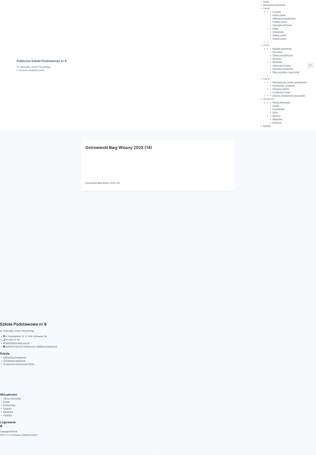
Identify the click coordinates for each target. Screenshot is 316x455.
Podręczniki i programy (283, 85)
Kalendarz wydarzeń (282, 69)
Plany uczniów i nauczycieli (285, 72)
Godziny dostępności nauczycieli (288, 95)
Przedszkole (278, 109)
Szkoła (275, 105)
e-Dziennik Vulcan (281, 92)
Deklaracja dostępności (284, 18)
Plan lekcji (277, 52)
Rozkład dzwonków (282, 48)
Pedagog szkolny (280, 89)
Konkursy (276, 58)
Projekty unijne (279, 22)
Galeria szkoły (279, 35)
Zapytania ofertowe (282, 25)
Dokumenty (278, 32)
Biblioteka (277, 62)
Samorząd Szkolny (281, 65)
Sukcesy (276, 115)
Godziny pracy (279, 38)
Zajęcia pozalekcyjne (282, 55)
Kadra (275, 28)
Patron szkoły (279, 15)
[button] (266, 8)
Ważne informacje (281, 102)
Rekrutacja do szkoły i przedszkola (289, 82)
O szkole (276, 11)
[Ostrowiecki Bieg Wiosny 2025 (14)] (158, 166)
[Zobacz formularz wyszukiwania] (310, 65)
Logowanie (8, 422)
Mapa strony (158, 451)
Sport (275, 112)
